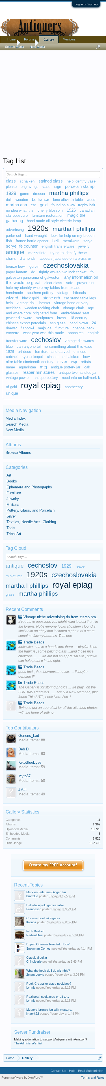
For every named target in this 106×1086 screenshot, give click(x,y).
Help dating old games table (45, 905)
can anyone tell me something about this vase (54, 346)
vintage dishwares (79, 341)
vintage (63, 293)
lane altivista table (68, 200)
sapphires (76, 333)
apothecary (74, 387)
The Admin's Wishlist (28, 1043)
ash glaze (58, 323)
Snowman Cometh (38, 948)
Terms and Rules (93, 1077)
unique (12, 393)
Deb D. (24, 749)
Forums (29, 39)
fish (9, 241)
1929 (11, 193)
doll (9, 200)
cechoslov (46, 340)
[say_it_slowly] (11, 621)
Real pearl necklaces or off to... (47, 996)
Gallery (49, 39)
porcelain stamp (79, 186)
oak (87, 367)
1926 (71, 210)
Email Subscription (90, 1070)
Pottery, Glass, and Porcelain (31, 510)
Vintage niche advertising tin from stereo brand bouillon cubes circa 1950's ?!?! (61, 617)
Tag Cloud (16, 548)
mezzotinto (37, 253)
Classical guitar (36, 957)
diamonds (28, 258)
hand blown (79, 323)
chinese (79, 351)
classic (53, 357)
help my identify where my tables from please (43, 288)
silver (62, 361)
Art (9, 475)
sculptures (44, 318)
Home (11, 39)
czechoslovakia (65, 265)
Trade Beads (33, 642)
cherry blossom (50, 210)
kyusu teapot (32, 357)
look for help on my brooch (72, 235)
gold (43, 205)
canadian (87, 210)
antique (15, 252)
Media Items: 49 (31, 794)
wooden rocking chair (42, 308)
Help (72, 1070)
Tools (11, 528)
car (33, 205)
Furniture (14, 493)
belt (55, 241)
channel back (83, 328)
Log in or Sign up (86, 4)
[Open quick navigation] (99, 1058)
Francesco (33, 909)
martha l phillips (74, 229)
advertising (15, 229)
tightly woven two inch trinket (62, 272)
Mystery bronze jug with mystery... (49, 1009)
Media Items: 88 (31, 740)
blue (9, 346)
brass (61, 318)
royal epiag (41, 385)
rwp (74, 362)
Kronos (31, 922)
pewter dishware (19, 318)
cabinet (12, 357)
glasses (12, 372)
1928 (10, 351)
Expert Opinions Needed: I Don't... (49, 944)
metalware (71, 241)
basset (44, 303)
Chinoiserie (34, 961)
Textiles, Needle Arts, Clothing (31, 522)
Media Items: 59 (31, 767)
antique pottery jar (65, 367)
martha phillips (69, 193)
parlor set (13, 235)
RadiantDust (34, 935)
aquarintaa (27, 367)
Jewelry (13, 499)
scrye (87, 241)
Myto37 (24, 776)
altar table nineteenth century (29, 362)
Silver (11, 516)
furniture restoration (47, 215)
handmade (14, 293)
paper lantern (16, 272)
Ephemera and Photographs (29, 487)
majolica (44, 328)
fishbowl (27, 328)
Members (69, 39)
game (24, 194)
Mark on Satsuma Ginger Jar (46, 892)
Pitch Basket (35, 931)
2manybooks (35, 974)
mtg (43, 367)
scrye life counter (22, 246)
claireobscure (17, 215)
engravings (29, 186)
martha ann (16, 205)
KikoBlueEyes (30, 762)
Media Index (16, 418)
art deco (24, 351)
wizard (12, 298)
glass (11, 181)
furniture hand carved (52, 351)
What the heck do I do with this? (48, 970)
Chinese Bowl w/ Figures (43, 918)
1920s (38, 228)
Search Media (17, 424)
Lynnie (30, 987)
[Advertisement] (53, 102)
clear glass (53, 283)
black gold (30, 298)
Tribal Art (14, 534)
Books (12, 481)
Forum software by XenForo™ (22, 1077)
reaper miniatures (39, 372)
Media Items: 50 (31, 780)
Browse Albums (18, 452)
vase (46, 186)
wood (91, 200)
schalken (27, 181)
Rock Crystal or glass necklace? (48, 983)
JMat (22, 789)
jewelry (84, 246)
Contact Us (58, 1070)
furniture (62, 328)
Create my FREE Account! (53, 865)
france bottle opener (32, 241)
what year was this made (43, 333)
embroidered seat (75, 313)
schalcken (70, 357)
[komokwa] (11, 646)
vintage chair (73, 308)
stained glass (50, 181)
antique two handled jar (77, 372)
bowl (86, 357)
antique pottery (46, 377)
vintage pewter (18, 377)
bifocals (79, 293)
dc (33, 272)
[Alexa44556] (11, 707)
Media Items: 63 (31, 754)
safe (69, 283)
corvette (12, 333)
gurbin (34, 266)
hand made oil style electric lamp (54, 221)
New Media (15, 430)
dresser (39, 194)
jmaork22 (32, 1013)
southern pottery (40, 293)
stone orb (51, 298)
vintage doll (26, 303)
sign (57, 186)
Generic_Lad (28, 735)
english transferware (58, 246)
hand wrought (36, 235)
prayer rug (85, 283)
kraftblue (32, 896)
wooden (22, 200)
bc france (40, 199)
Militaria (13, 505)
